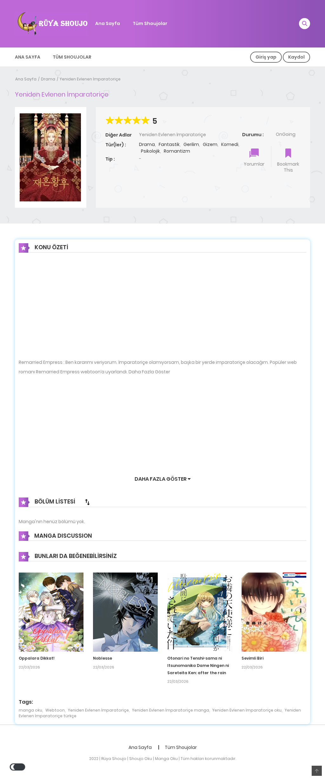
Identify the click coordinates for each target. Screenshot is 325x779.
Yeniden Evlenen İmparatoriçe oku (247, 710)
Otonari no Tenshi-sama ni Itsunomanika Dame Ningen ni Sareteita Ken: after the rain (198, 665)
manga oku (30, 710)
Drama (48, 79)
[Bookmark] (288, 154)
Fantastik (169, 144)
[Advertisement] (162, 310)
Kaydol (296, 57)
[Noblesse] (125, 612)
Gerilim (191, 144)
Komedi (229, 144)
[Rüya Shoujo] (52, 23)
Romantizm (177, 151)
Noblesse (102, 658)
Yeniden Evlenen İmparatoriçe (90, 79)
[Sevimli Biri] (274, 612)
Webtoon (55, 710)
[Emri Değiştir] (87, 502)
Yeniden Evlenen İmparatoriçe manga (170, 710)
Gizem (210, 144)
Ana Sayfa (107, 23)
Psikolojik (150, 151)
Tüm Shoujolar (150, 23)
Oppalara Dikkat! (37, 658)
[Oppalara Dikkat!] (51, 612)
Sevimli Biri (252, 658)
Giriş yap (265, 57)
